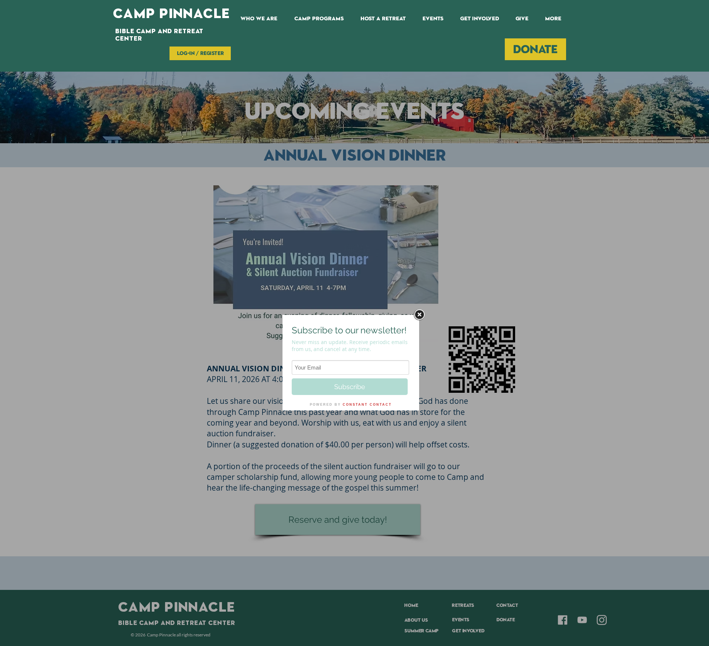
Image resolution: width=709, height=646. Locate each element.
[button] (319, 18)
